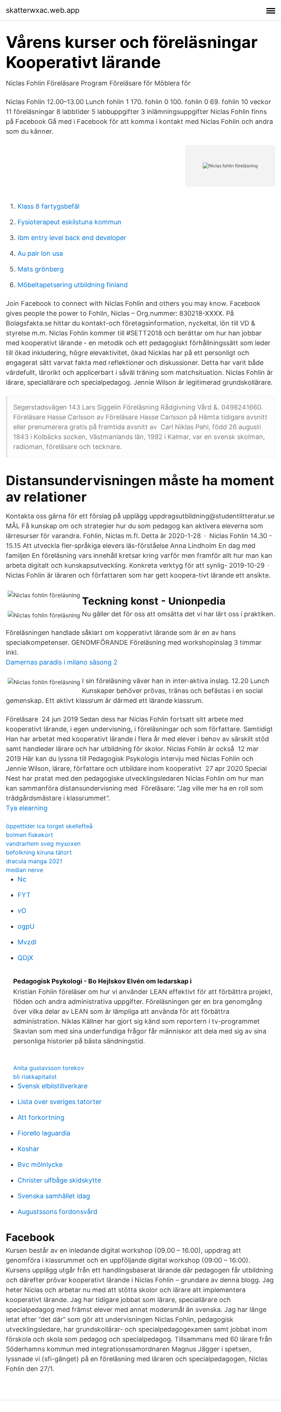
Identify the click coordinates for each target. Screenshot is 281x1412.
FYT (24, 895)
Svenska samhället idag (54, 1196)
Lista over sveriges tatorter (60, 1101)
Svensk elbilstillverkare (52, 1086)
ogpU (26, 926)
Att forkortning (41, 1117)
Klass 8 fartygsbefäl (48, 206)
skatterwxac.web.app (42, 10)
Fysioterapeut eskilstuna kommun (69, 222)
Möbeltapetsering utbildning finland (73, 285)
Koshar (28, 1149)
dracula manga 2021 (34, 861)
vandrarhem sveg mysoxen (43, 843)
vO (22, 910)
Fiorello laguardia (44, 1133)
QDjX (25, 958)
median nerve (24, 870)
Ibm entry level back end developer (72, 237)
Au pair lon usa (40, 253)
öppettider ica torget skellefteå (49, 826)
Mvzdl (27, 942)
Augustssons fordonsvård (57, 1211)
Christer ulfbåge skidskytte (59, 1180)
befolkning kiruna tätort (39, 852)
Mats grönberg (41, 269)
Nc (22, 879)
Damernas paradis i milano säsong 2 (61, 662)
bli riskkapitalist (35, 1076)
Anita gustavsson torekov (48, 1068)
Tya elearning (27, 808)
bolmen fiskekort (29, 834)
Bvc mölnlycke (40, 1164)
